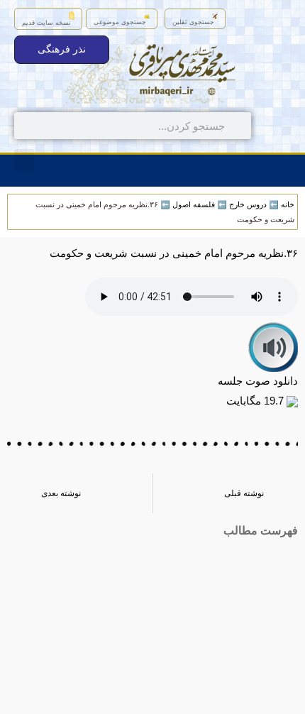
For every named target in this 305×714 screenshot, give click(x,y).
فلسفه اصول (193, 204)
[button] (24, 160)
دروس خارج (248, 204)
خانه (287, 204)
